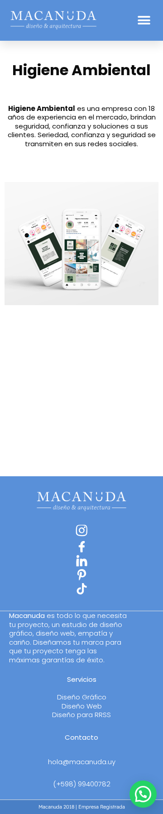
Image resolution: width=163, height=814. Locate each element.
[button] (144, 20)
